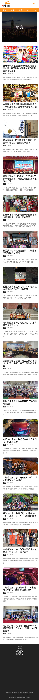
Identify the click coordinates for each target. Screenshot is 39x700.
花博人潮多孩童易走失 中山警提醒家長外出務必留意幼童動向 (20, 287)
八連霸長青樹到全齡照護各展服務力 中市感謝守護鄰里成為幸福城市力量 (20, 105)
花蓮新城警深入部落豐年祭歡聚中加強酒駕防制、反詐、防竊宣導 (20, 216)
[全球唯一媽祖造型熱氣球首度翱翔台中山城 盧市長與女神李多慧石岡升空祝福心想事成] (20, 54)
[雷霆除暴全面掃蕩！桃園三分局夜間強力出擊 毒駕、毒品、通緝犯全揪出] (20, 349)
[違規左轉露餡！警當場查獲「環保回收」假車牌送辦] (20, 428)
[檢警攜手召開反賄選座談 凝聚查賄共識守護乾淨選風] (20, 239)
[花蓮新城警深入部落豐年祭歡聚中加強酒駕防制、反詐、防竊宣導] (20, 203)
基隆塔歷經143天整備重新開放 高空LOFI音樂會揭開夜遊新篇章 (19, 141)
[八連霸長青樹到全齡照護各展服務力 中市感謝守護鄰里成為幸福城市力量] (20, 93)
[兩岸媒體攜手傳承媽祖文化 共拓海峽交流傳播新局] (20, 311)
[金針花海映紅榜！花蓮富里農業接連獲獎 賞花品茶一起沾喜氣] (20, 538)
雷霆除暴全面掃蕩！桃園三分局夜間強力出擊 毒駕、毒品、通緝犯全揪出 (20, 363)
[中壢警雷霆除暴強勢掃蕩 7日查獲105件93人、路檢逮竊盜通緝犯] (20, 576)
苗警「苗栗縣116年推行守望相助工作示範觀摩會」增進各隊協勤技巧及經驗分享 (20, 178)
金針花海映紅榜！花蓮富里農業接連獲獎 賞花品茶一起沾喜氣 (20, 550)
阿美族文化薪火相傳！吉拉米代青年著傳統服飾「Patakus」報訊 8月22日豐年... (20, 628)
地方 (5, 73)
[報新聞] (6, 4)
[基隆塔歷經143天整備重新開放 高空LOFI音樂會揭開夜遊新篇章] (20, 129)
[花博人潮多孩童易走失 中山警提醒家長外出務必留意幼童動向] (20, 275)
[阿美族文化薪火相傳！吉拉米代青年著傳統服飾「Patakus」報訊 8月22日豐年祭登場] (20, 614)
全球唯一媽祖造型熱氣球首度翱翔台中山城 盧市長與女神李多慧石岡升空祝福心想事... (20, 68)
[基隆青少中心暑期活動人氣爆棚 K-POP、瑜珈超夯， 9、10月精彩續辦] (20, 502)
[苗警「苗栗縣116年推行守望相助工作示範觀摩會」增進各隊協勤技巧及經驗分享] (20, 165)
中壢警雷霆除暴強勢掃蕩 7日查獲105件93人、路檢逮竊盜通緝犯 (19, 588)
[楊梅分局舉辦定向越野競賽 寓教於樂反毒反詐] (20, 390)
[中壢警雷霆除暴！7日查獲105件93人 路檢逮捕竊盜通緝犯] (20, 466)
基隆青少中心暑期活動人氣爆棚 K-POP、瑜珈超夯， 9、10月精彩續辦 (19, 514)
